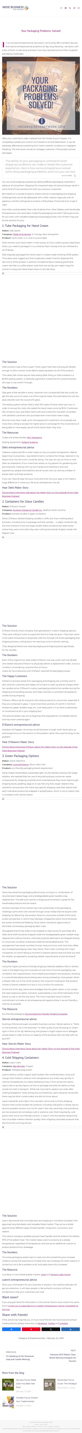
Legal (41, 1424)
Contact (37, 1424)
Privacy (45, 1424)
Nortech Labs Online (60, 1274)
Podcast (28, 1426)
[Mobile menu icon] (78, 8)
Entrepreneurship (36, 1338)
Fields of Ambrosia (22, 234)
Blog (24, 1426)
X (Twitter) (40, 1426)
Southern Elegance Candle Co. (27, 510)
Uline (43, 1274)
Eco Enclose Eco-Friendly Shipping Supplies (46, 1014)
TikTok (45, 1426)
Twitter (51, 1323)
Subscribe (56, 1426)
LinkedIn (64, 1323)
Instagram (50, 1426)
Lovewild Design (21, 764)
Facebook (42, 1323)
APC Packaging (34, 437)
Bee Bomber (19, 1066)
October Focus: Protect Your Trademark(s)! (27, 1400)
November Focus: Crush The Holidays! (67, 1382)
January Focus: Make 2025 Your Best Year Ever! (26, 1383)
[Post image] (8, 1384)
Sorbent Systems (29, 442)
